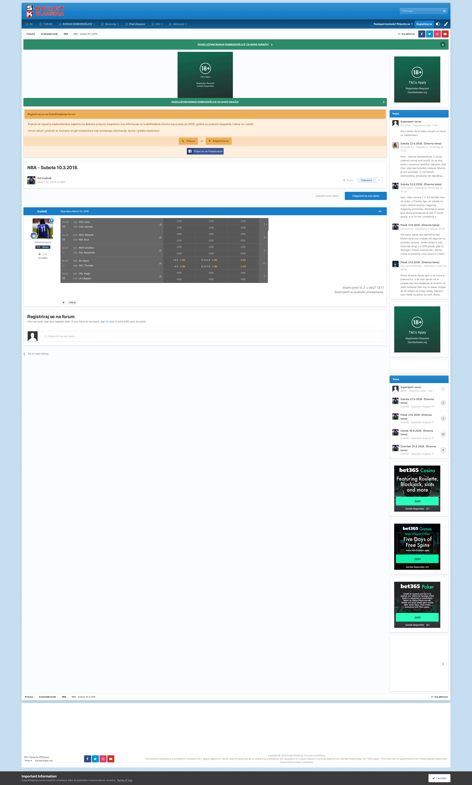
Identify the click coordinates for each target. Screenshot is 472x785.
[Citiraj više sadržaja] (63, 302)
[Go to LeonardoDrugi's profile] (395, 264)
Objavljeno (425, 125)
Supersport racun (410, 121)
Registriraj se (424, 24)
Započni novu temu (327, 195)
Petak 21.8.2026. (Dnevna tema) (419, 225)
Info (158, 24)
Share (349, 180)
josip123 (409, 147)
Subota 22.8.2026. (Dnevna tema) (421, 143)
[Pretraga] (444, 11)
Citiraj (72, 302)
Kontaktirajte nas (44, 760)
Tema (27, 760)
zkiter (408, 125)
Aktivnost (178, 24)
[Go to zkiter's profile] (395, 123)
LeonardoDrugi (413, 265)
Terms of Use (124, 780)
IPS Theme (30, 757)
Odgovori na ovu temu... (62, 336)
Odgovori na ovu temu (365, 195)
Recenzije (110, 24)
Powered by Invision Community (296, 762)
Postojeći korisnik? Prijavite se (392, 24)
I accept (440, 778)
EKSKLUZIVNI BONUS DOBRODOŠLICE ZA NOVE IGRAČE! (233, 44)
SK (31, 24)
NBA (62, 182)
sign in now (107, 321)
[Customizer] (438, 23)
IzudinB (46, 178)
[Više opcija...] (380, 211)
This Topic (431, 11)
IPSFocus (44, 757)
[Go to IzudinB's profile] (31, 180)
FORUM (47, 24)
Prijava (191, 140)
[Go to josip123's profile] (395, 145)
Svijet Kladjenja (295, 755)
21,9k (44, 254)
